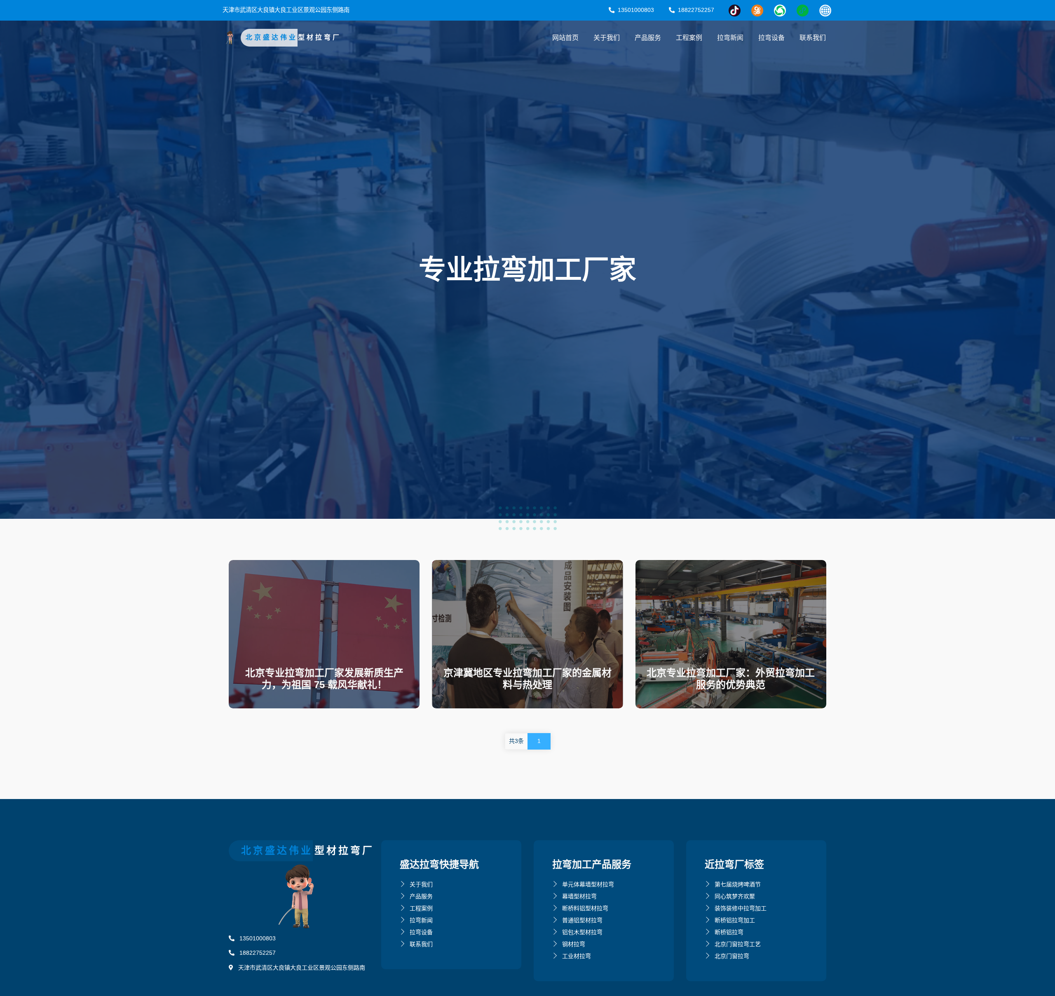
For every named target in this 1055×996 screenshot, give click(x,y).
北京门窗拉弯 (732, 956)
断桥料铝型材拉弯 (585, 908)
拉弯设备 (771, 37)
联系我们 (812, 37)
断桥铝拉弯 (729, 932)
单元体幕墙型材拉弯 (588, 884)
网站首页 (565, 37)
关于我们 (606, 37)
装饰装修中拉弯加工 (741, 908)
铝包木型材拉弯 (582, 932)
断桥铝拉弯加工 (735, 920)
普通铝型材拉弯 (582, 920)
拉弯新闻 (730, 37)
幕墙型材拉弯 (579, 896)
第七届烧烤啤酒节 (738, 884)
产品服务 (648, 37)
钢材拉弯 (573, 944)
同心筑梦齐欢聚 (735, 896)
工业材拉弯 (576, 956)
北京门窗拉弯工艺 (738, 944)
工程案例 (689, 37)
